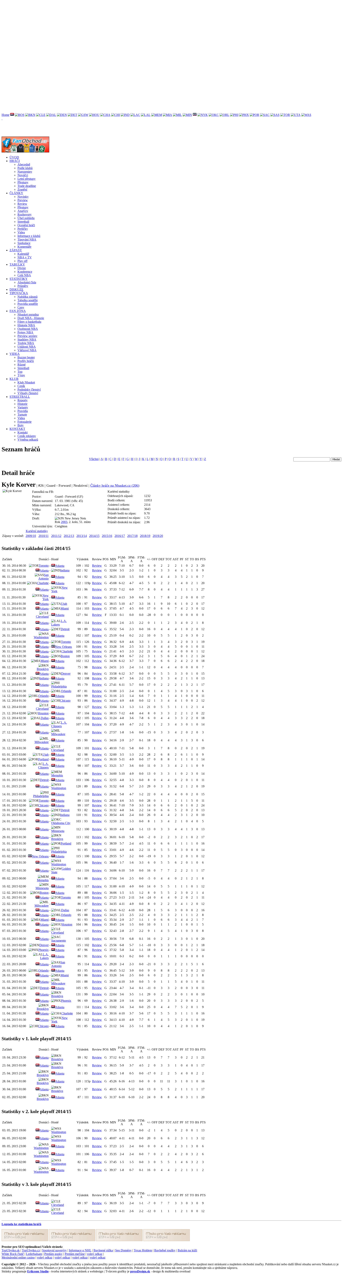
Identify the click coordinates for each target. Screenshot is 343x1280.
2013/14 (81, 535)
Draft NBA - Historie (30, 318)
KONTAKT (17, 429)
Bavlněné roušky (164, 1250)
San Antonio (43, 576)
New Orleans (63, 646)
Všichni (94, 459)
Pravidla (22, 411)
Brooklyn (43, 669)
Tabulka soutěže (27, 300)
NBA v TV (24, 257)
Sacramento (58, 940)
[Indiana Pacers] (125, 115)
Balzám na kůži (187, 1250)
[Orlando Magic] (224, 115)
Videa (21, 232)
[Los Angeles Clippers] (135, 115)
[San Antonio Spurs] (274, 115)
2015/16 (107, 535)
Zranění (22, 189)
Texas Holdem (143, 1250)
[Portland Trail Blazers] (254, 115)
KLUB (14, 378)
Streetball (23, 221)
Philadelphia (59, 686)
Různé (21, 364)
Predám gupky (53, 1254)
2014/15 (94, 535)
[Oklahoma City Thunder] (214, 115)
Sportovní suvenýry (54, 1250)
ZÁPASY (16, 250)
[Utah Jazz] (296, 115)
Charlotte (43, 583)
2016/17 (120, 535)
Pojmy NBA (25, 332)
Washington (41, 637)
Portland (43, 759)
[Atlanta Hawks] (12, 115)
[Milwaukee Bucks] (177, 115)
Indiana (64, 570)
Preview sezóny (27, 336)
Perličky (22, 228)
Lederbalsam (34, 1254)
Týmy (21, 375)
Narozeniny (24, 171)
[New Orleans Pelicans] (195, 115)
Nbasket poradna (28, 314)
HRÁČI (15, 161)
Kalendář (23, 253)
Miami (65, 608)
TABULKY (17, 264)
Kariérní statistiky (37, 531)
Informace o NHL (80, 1250)
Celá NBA (24, 275)
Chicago (65, 700)
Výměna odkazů (27, 439)
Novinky (23, 196)
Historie (22, 403)
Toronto (44, 565)
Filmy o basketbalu (29, 321)
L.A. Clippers (59, 724)
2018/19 (145, 535)
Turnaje (22, 414)
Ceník (21, 386)
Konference (24, 271)
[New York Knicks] (203, 115)
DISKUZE (16, 289)
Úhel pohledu (26, 218)
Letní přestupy (26, 178)
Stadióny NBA (26, 339)
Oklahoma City (60, 823)
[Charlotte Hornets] (105, 115)
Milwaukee (58, 734)
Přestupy (22, 182)
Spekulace (23, 243)
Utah (64, 603)
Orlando (66, 691)
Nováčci (22, 175)
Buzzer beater (26, 357)
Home (5, 115)
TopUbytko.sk (11, 1250)
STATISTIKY (19, 278)
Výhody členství (27, 393)
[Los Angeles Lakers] (145, 115)
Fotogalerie (24, 421)
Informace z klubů (28, 236)
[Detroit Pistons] (72, 115)
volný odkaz (94, 1254)
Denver (65, 673)
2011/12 (56, 535)
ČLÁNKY (16, 193)
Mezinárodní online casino (18, 1257)
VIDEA (15, 353)
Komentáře (24, 246)
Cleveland (42, 616)
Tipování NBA (26, 239)
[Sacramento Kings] (265, 115)
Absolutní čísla (26, 282)
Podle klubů (25, 168)
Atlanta (59, 565)
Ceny (20, 307)
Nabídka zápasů (27, 296)
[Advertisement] (121, 29)
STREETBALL (20, 396)
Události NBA (26, 346)
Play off (22, 261)
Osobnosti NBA (27, 328)
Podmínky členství (29, 389)
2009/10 (31, 535)
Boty (20, 425)
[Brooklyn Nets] (30, 115)
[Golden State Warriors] (83, 115)
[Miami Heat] (167, 115)
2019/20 (158, 535)
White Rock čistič (13, 1254)
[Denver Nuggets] (62, 115)
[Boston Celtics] (19, 115)
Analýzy (22, 211)
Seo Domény (123, 1250)
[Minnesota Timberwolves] (187, 115)
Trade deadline (26, 186)
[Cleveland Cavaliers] (40, 115)
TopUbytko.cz (31, 1250)
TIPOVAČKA (19, 293)
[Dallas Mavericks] (51, 115)
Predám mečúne (75, 1254)
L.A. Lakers (59, 622)
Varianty (22, 407)
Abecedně (23, 164)
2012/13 (69, 535)
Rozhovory (24, 214)
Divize (21, 268)
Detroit (65, 629)
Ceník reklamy (26, 436)
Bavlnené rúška (103, 1250)
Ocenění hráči (26, 225)
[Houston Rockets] (94, 115)
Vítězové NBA (27, 350)
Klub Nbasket (26, 382)
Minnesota (57, 831)
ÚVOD (14, 157)
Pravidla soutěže (27, 303)
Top (19, 371)
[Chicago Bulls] (115, 115)
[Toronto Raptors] (285, 115)
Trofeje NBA (25, 343)
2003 (64, 522)
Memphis (57, 775)
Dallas (45, 718)
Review (22, 203)
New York (45, 597)
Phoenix (43, 950)
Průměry (22, 286)
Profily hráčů (25, 361)
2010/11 (44, 535)
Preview (22, 200)
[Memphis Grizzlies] (156, 115)
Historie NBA (26, 325)
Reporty (22, 400)
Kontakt (22, 432)
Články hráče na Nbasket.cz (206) (114, 485)
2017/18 (132, 535)
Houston (43, 713)
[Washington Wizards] (306, 115)
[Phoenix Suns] (244, 115)
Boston (65, 656)
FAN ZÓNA (18, 311)
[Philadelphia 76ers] (234, 115)
